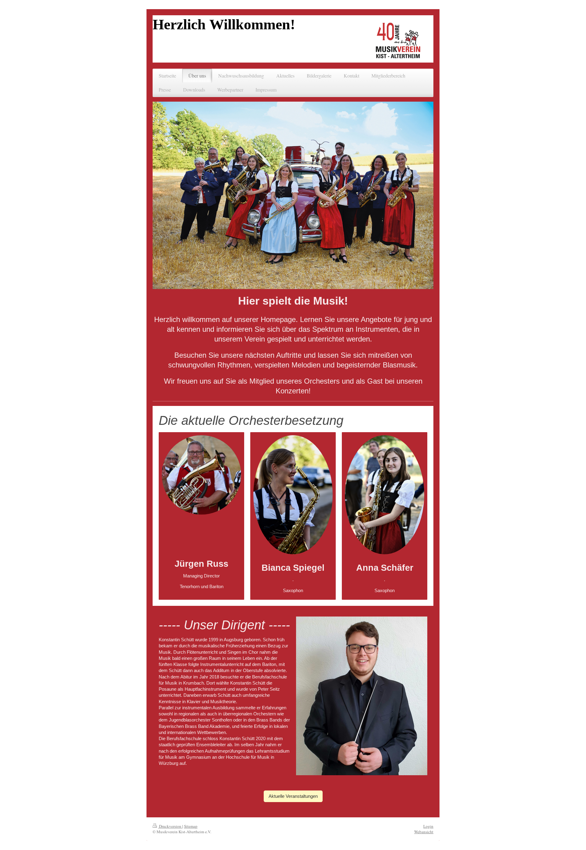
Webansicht (423, 831)
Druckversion (170, 826)
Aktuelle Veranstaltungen (293, 796)
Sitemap (190, 826)
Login (428, 826)
